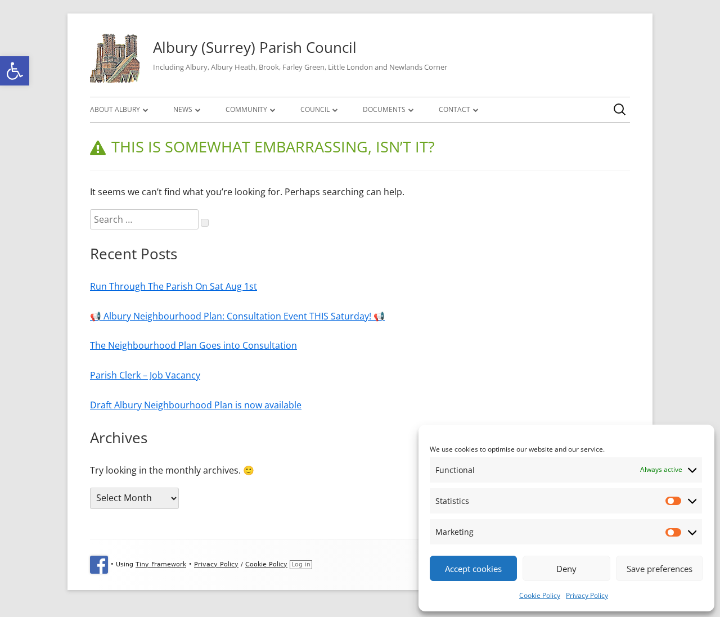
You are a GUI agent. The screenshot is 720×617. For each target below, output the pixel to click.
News (182, 109)
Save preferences (659, 568)
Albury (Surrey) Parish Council (255, 47)
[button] (14, 70)
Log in (300, 564)
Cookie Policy (539, 595)
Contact (454, 109)
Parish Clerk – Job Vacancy (145, 375)
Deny (566, 568)
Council (315, 109)
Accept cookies (473, 568)
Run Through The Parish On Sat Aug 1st (173, 286)
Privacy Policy (587, 595)
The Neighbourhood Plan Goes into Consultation (193, 345)
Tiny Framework (161, 564)
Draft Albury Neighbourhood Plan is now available (196, 405)
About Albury (115, 109)
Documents (384, 109)
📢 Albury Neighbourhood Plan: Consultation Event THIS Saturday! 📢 (237, 316)
